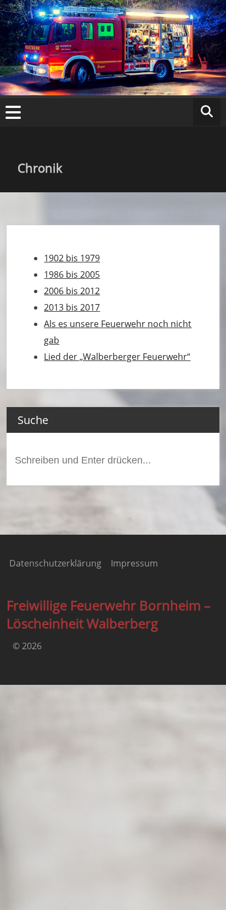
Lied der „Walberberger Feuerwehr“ (117, 357)
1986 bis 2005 (72, 274)
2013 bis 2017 (72, 307)
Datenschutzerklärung (55, 563)
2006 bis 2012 (72, 291)
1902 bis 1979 (72, 258)
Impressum (134, 563)
